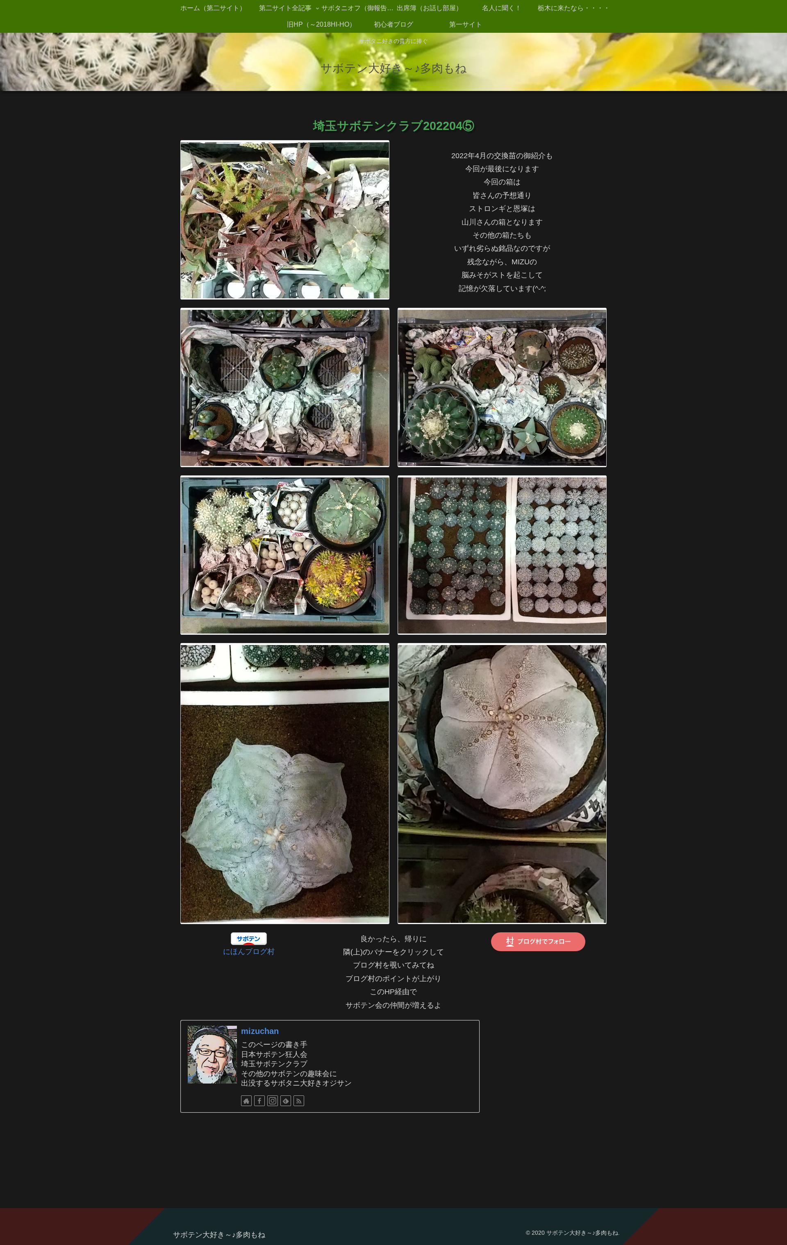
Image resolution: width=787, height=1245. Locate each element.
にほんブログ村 (249, 951)
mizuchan (260, 1031)
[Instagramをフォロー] (272, 1100)
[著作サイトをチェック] (246, 1100)
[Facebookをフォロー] (259, 1100)
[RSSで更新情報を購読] (298, 1100)
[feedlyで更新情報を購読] (285, 1100)
